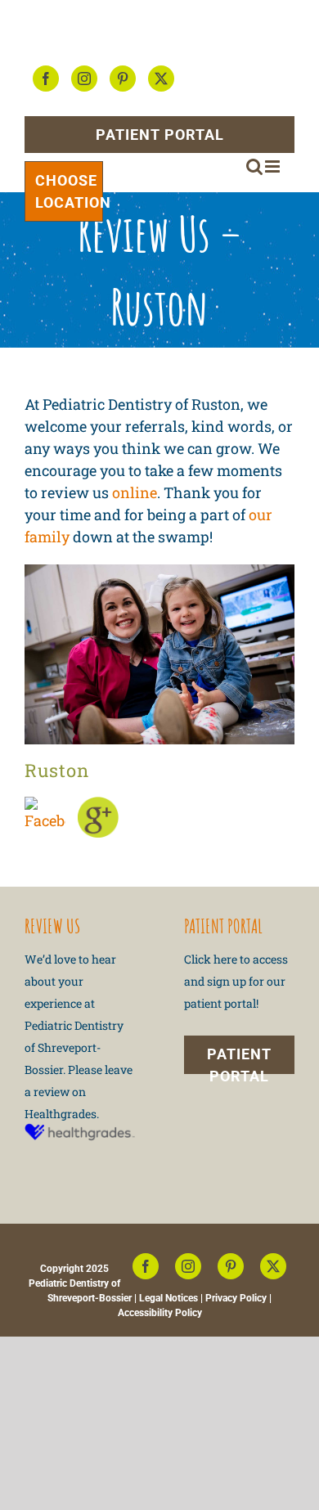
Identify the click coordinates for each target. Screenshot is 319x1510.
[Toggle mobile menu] (273, 166)
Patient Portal (160, 134)
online (134, 492)
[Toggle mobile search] (254, 166)
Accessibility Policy (160, 1313)
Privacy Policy (236, 1298)
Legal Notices (168, 1298)
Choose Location (69, 191)
